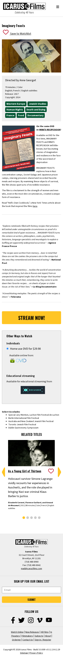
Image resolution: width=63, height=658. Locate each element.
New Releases (32, 632)
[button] (3, 472)
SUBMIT (31, 600)
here (35, 206)
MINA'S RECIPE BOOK (49, 129)
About (48, 636)
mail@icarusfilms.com (31, 568)
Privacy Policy (36, 653)
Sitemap (24, 653)
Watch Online (17, 632)
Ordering (16, 639)
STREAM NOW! (31, 317)
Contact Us (27, 639)
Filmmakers (27, 636)
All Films (45, 632)
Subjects (39, 636)
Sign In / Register (43, 639)
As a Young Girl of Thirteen (24, 471)
